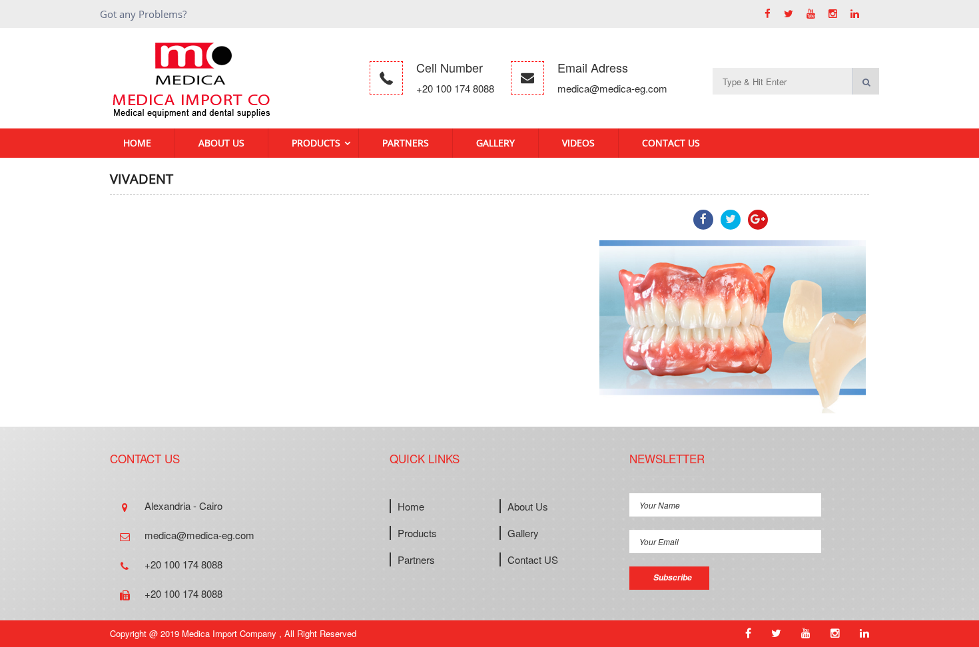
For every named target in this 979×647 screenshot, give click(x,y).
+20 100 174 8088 (455, 88)
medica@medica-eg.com (612, 88)
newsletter (667, 458)
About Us (221, 142)
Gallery (495, 142)
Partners (405, 142)
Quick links (425, 458)
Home (137, 142)
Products (316, 142)
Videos (578, 142)
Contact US (671, 142)
